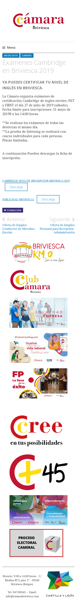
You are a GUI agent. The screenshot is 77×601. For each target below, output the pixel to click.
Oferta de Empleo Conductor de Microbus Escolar (18, 225)
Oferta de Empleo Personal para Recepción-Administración (57, 225)
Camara (27, 55)
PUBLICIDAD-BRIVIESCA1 (18, 199)
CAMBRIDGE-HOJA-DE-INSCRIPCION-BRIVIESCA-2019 (36, 180)
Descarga (16, 187)
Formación (14, 210)
